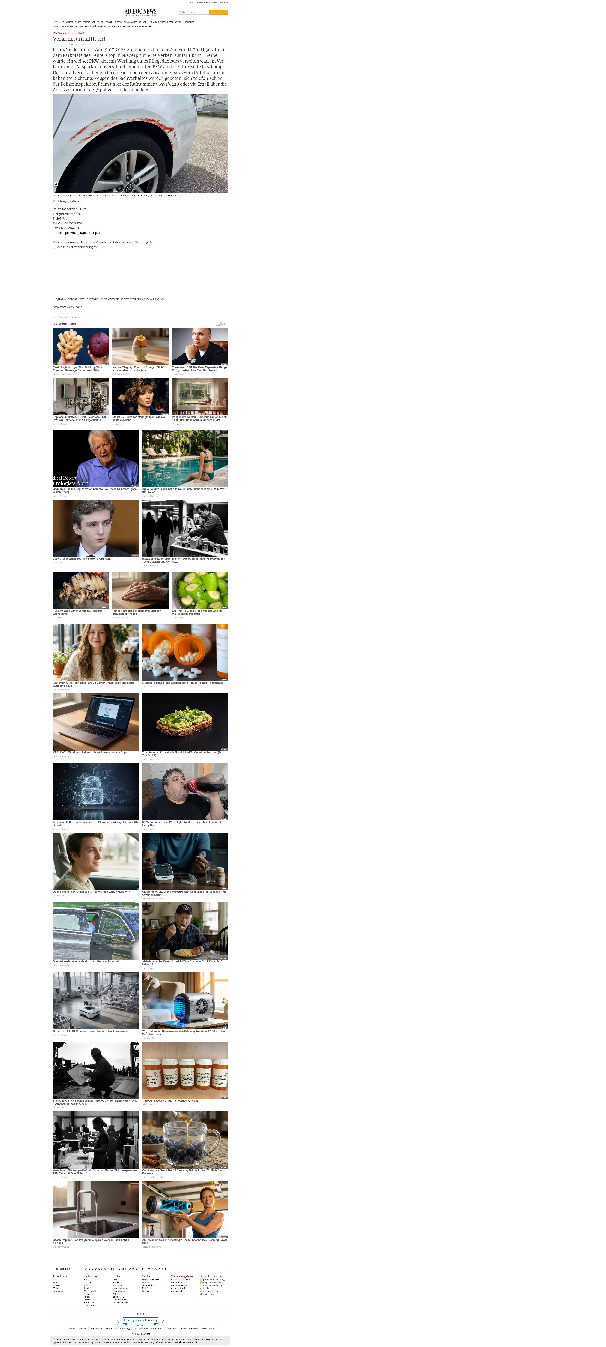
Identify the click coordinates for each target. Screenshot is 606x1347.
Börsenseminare (120, 1302)
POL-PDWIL (58, 33)
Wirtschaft (88, 1282)
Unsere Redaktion (189, 1328)
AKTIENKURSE (66, 22)
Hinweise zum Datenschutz (148, 1328)
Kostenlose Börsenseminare (179, 1284)
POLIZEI (162, 22)
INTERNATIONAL (175, 22)
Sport (86, 1288)
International (90, 1302)
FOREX (116, 1282)
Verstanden (188, 1342)
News (72, 1328)
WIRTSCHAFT (89, 22)
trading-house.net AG (181, 1279)
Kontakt (146, 1291)
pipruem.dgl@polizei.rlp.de (81, 233)
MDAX (56, 1282)
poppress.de (177, 1291)
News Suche (216, 12)
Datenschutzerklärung (118, 1328)
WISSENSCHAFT (138, 22)
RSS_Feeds (147, 1288)
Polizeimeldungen (93, 26)
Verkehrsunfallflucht (74, 33)
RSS (215, 2)
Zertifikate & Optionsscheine (120, 1298)
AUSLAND (152, 22)
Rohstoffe (117, 1285)
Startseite (78, 26)
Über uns (171, 1328)
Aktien (116, 1294)
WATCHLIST (224, 2)
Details (178, 1342)
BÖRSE (78, 22)
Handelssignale (120, 1291)
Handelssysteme (120, 1288)
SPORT (109, 22)
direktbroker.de (178, 1288)
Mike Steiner (208, 1328)
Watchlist (146, 1282)
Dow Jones (58, 1291)
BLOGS (191, 2)
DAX (55, 1279)
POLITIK (100, 22)
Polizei (87, 1296)
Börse (86, 1279)
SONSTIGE (189, 22)
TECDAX (56, 1285)
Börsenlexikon (63, 1268)
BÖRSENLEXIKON (203, 2)
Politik (86, 1285)
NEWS (56, 22)
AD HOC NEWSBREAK (152, 1279)
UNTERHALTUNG (122, 22)
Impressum (96, 1328)
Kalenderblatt (90, 1305)
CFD (115, 1279)
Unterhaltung (90, 1299)
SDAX (55, 1288)
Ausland (87, 1294)
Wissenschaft (90, 1291)
